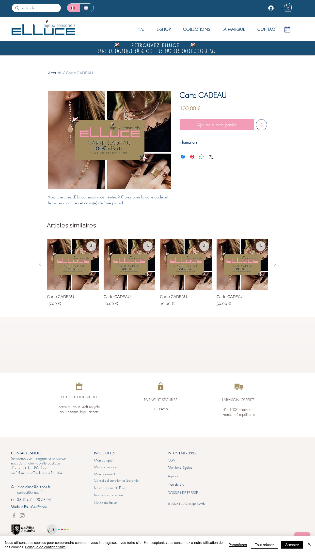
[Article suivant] (275, 264)
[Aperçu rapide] (73, 264)
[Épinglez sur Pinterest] (192, 157)
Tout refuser (264, 544)
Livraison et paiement (109, 495)
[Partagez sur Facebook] (183, 157)
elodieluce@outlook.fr (34, 486)
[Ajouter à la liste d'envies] (261, 124)
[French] (73, 8)
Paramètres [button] (238, 544)
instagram (40, 458)
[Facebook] (14, 515)
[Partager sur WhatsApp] (202, 157)
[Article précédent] (40, 264)
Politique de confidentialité (45, 546)
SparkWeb (198, 504)
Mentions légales (180, 467)
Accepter (292, 544)
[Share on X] (211, 157)
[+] (271, 8)
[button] (288, 7)
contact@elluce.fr (27, 492)
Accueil (55, 73)
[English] (87, 8)
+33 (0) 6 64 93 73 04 (33, 499)
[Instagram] (22, 515)
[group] (157, 275)
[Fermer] (309, 544)
